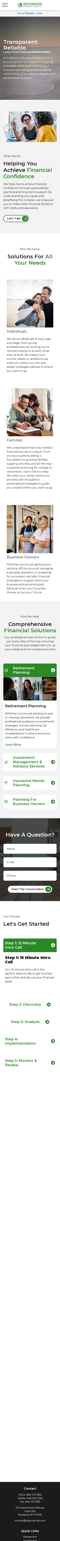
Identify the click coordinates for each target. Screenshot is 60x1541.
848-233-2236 (34, 1498)
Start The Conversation (28, 889)
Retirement (30, 1536)
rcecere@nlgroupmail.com (30, 1520)
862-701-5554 (34, 1494)
